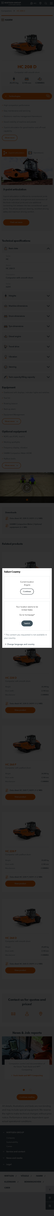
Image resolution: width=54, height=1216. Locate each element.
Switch (27, 623)
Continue (27, 591)
